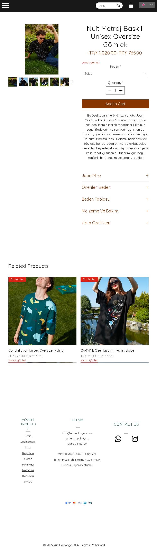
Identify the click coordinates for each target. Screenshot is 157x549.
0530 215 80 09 (77, 443)
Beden (115, 66)
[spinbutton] (115, 90)
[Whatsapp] (118, 439)
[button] (131, 5)
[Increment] (121, 90)
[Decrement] (109, 90)
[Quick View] (115, 311)
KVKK (28, 481)
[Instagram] (135, 439)
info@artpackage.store (77, 433)
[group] (78, 320)
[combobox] (115, 73)
